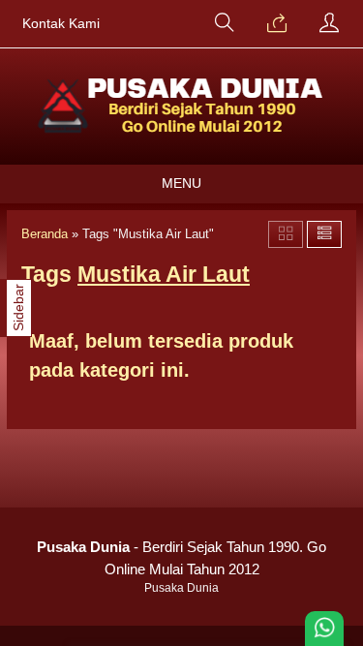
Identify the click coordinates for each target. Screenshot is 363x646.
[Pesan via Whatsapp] (277, 24)
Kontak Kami (61, 23)
